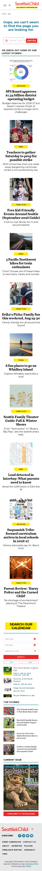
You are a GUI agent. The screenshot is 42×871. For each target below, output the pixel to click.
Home (4, 14)
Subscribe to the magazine (21, 814)
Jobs (4, 854)
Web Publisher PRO (29, 864)
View (30, 662)
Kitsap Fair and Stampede (23, 688)
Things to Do (21, 204)
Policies (28, 846)
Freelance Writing (12, 850)
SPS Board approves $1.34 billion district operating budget (21, 95)
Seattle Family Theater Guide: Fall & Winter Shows (21, 420)
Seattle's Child (23, 862)
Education (21, 86)
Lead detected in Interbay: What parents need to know (21, 478)
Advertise (16, 846)
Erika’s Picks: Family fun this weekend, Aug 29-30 (21, 316)
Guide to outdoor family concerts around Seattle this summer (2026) (27, 749)
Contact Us (29, 842)
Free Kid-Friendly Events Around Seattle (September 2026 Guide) (21, 214)
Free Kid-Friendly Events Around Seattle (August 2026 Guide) (27, 722)
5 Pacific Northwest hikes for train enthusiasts (21, 263)
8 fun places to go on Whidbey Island (21, 367)
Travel (21, 360)
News (21, 147)
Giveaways (29, 850)
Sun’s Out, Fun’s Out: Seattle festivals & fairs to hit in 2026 (27, 735)
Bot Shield (27, 866)
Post (12, 662)
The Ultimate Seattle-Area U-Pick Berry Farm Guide (27, 710)
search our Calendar (21, 626)
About (5, 846)
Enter (31, 40)
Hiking (21, 254)
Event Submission (11, 842)
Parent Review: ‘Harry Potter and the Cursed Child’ (21, 592)
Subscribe (7, 836)
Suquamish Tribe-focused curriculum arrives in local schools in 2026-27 (21, 535)
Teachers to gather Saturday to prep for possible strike (21, 156)
